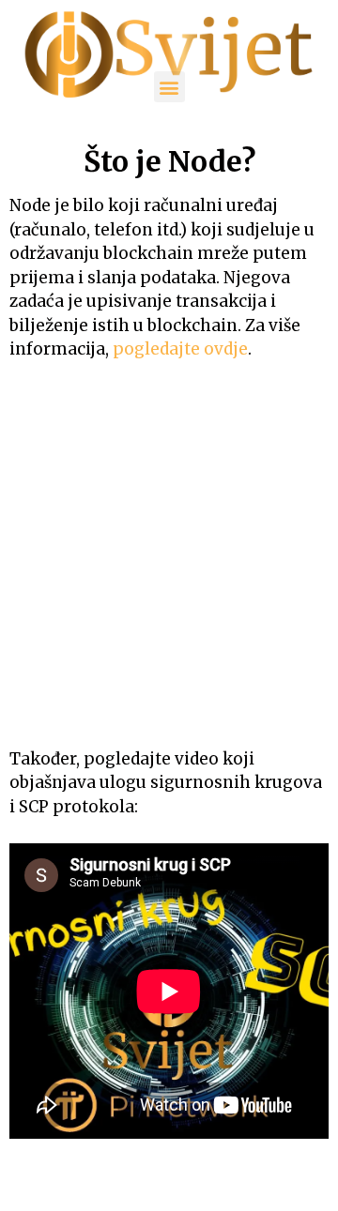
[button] (169, 86)
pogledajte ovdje (180, 349)
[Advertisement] (169, 554)
